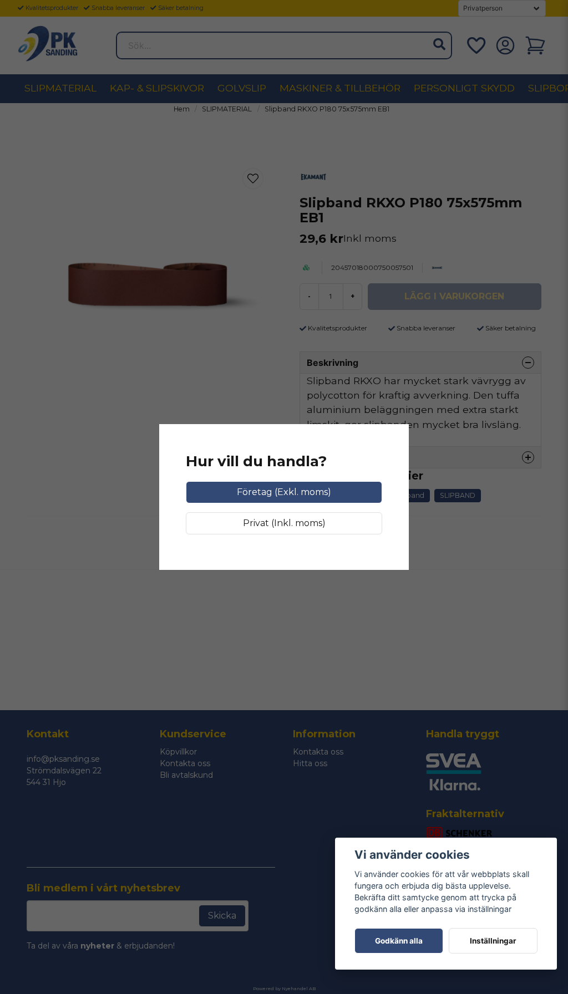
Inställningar (493, 940)
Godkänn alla (399, 940)
